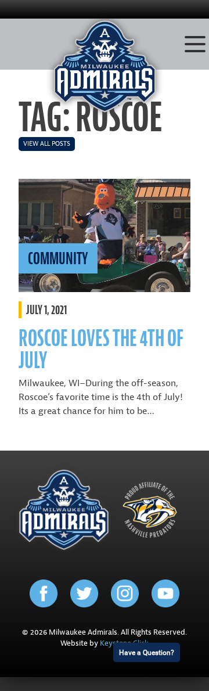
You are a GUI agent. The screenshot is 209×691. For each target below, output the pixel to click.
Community (58, 258)
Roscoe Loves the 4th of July (101, 349)
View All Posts (46, 143)
